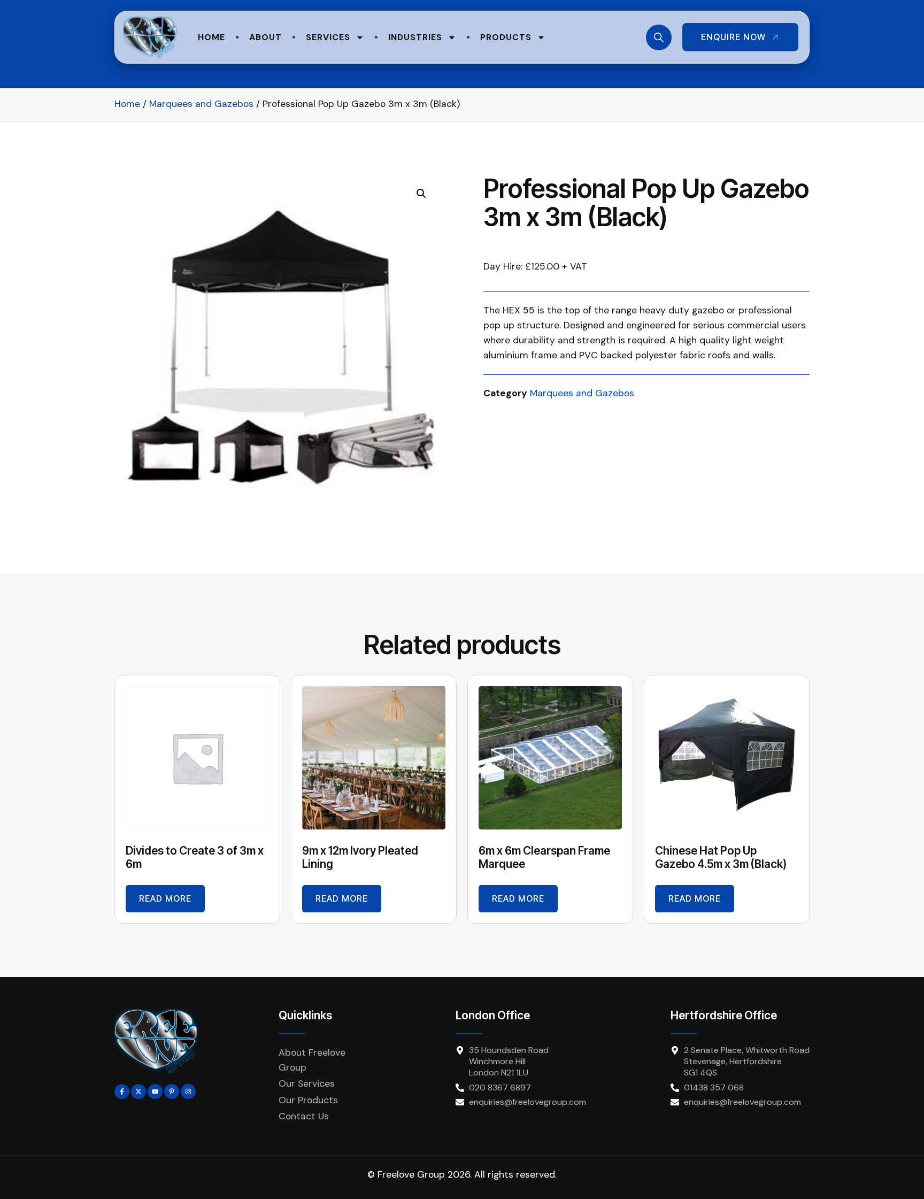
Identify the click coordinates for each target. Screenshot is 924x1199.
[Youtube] (155, 1091)
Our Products (308, 1100)
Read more (165, 898)
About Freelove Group (312, 1060)
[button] (421, 193)
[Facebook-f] (121, 1091)
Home (211, 37)
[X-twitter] (138, 1091)
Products (506, 37)
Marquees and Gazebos (201, 104)
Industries (415, 37)
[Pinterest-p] (171, 1091)
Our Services (307, 1083)
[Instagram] (188, 1091)
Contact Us (304, 1116)
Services (328, 37)
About (265, 37)
